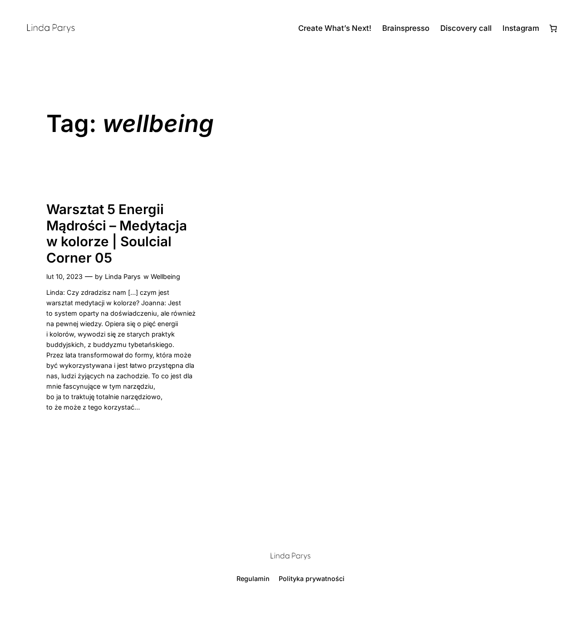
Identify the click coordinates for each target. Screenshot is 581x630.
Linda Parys (123, 276)
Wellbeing (165, 276)
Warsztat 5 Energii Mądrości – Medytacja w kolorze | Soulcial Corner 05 (116, 233)
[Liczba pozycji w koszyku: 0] (553, 28)
